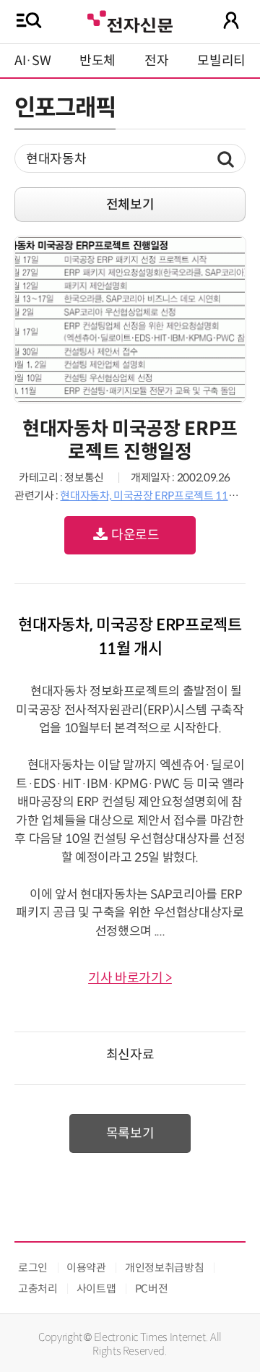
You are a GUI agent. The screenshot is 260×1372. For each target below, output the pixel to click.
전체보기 (130, 205)
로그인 (33, 1267)
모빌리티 (221, 61)
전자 (156, 61)
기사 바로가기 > (130, 978)
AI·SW (32, 61)
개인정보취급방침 (164, 1267)
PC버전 (151, 1288)
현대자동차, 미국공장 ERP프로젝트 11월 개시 (159, 495)
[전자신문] (130, 20)
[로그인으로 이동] (231, 20)
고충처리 (38, 1288)
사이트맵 (96, 1288)
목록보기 (130, 1133)
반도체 (97, 61)
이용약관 (86, 1267)
